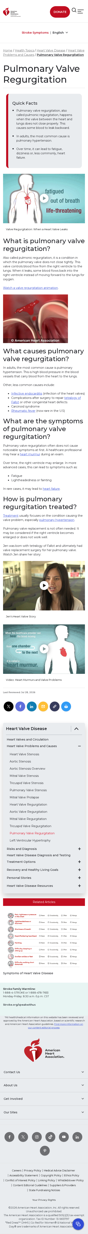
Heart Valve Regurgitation (28, 804)
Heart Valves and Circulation (28, 739)
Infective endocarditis (26, 393)
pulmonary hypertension (56, 520)
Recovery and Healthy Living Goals (32, 870)
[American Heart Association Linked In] (77, 1136)
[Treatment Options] (79, 862)
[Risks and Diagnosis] (79, 849)
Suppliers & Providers (63, 1185)
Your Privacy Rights (44, 1199)
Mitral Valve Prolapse (24, 797)
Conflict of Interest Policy (20, 1180)
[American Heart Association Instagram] (37, 1136)
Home (7, 50)
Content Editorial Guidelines (30, 1185)
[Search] (74, 10)
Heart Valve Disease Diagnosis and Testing (38, 855)
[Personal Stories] (79, 878)
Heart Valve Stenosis (24, 754)
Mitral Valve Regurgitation (28, 819)
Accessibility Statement (23, 1175)
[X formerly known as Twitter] (23, 1136)
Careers (16, 1170)
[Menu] (80, 11)
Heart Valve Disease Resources (30, 886)
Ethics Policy (71, 1175)
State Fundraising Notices (44, 1190)
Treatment (10, 515)
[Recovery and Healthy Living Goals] (79, 870)
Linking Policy (46, 1180)
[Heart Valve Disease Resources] (79, 886)
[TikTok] (50, 1136)
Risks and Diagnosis (22, 849)
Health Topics (24, 50)
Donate (60, 12)
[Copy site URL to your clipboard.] (54, 706)
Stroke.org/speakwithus (19, 1004)
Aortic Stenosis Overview (27, 768)
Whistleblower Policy (71, 1180)
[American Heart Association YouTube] (64, 1136)
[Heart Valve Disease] (76, 729)
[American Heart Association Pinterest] (44, 1150)
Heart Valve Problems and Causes (32, 746)
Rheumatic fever (23, 411)
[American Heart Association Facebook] (9, 1136)
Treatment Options (21, 862)
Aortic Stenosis (20, 761)
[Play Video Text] (44, 198)
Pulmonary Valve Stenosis (28, 790)
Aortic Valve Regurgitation (28, 812)
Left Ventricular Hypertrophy (30, 840)
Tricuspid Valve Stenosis (26, 783)
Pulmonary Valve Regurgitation (60, 55)
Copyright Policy (51, 1175)
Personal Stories (19, 878)
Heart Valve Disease (51, 50)
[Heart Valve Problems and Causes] (79, 746)
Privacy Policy (32, 1170)
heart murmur (30, 454)
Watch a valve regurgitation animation (30, 288)
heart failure (51, 489)
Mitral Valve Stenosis (24, 776)
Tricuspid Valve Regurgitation (30, 826)
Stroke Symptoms (35, 32)
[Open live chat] (78, 1224)
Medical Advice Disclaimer (59, 1170)
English (59, 32)
